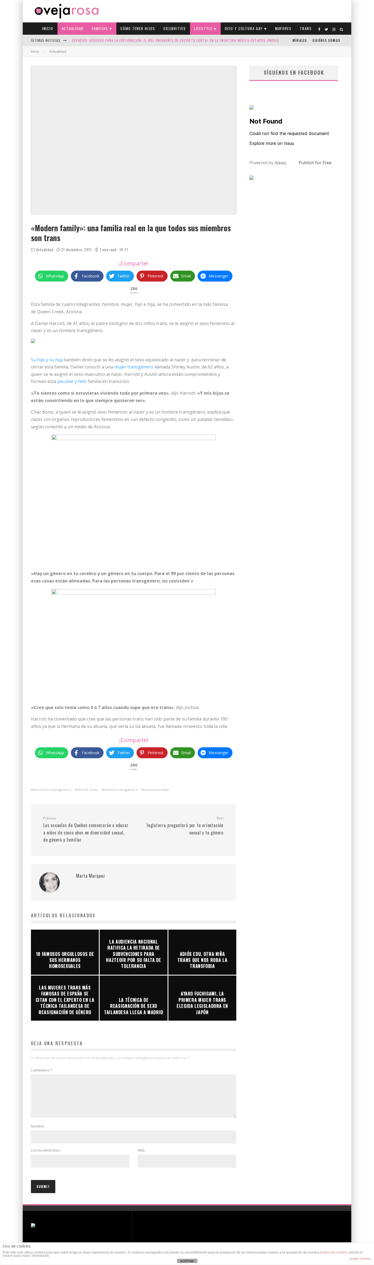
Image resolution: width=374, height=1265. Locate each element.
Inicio (48, 28)
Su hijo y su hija (47, 360)
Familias (100, 28)
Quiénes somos (326, 40)
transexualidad (156, 789)
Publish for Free (315, 163)
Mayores (283, 28)
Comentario (41, 1070)
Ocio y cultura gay (244, 28)
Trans (306, 28)
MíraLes (299, 40)
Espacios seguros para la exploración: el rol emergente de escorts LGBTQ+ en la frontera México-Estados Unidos (175, 40)
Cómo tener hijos (137, 28)
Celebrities (174, 28)
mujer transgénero (133, 367)
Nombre (37, 1126)
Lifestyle (203, 28)
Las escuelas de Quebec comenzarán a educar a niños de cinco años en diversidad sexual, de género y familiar (86, 829)
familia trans (88, 789)
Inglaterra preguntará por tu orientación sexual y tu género (185, 826)
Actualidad (73, 28)
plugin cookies (360, 1259)
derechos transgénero (52, 789)
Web (141, 1150)
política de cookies (333, 1252)
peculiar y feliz (72, 381)
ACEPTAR (187, 1261)
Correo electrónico (46, 1150)
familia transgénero (121, 789)
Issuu (280, 163)
